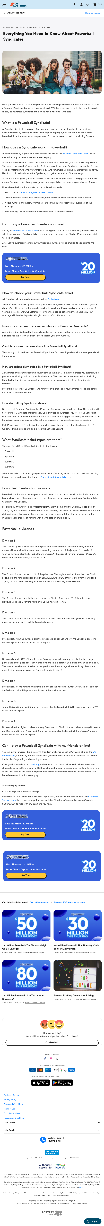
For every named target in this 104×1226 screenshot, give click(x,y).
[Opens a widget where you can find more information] (92, 1221)
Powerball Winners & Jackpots (38, 28)
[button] (4, 5)
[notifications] (74, 4)
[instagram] (51, 1058)
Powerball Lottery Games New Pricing (74, 996)
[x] (57, 1058)
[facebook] (45, 1058)
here (81, 1187)
